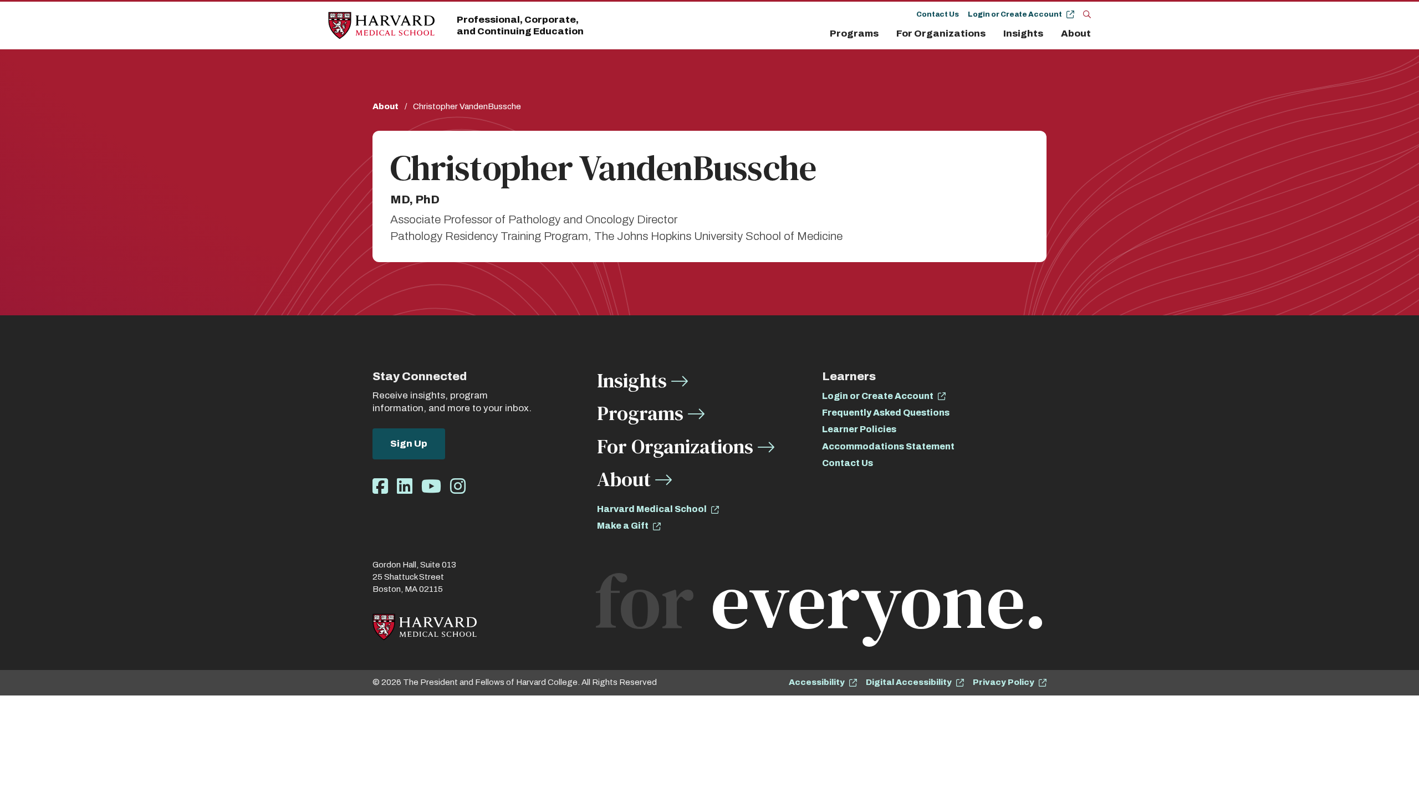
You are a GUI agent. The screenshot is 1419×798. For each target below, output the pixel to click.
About (1076, 33)
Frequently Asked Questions (886, 412)
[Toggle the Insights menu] (1049, 33)
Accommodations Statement (888, 446)
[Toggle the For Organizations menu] (992, 33)
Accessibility (817, 682)
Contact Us (937, 14)
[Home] (381, 26)
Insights (1023, 33)
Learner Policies (859, 429)
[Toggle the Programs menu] (885, 33)
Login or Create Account (1015, 14)
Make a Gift (623, 525)
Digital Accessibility (909, 682)
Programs (854, 33)
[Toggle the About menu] (1093, 33)
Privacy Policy (1003, 682)
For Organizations (941, 33)
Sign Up (408, 443)
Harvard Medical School (652, 509)
